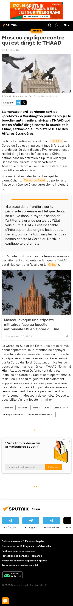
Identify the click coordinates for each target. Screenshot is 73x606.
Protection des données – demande (22, 555)
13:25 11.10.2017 (10, 49)
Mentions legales (34, 541)
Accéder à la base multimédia (44, 96)
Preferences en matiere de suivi (20, 565)
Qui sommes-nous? (13, 541)
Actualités (8, 407)
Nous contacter (10, 546)
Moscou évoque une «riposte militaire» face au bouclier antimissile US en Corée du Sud (31, 324)
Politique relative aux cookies (18, 551)
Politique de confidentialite (35, 546)
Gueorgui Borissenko (13, 414)
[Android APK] (13, 575)
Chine (52, 264)
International (23, 407)
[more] (67, 336)
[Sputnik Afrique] (10, 26)
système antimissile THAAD (41, 414)
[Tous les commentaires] (5, 600)
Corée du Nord (34, 180)
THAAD (57, 141)
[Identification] (49, 25)
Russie (36, 407)
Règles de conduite (13, 560)
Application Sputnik (36, 560)
